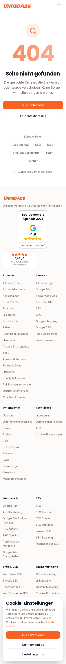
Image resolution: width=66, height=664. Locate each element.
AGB (38, 428)
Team (49, 153)
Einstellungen (31, 654)
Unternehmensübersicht (16, 421)
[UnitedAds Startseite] (17, 5)
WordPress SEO (12, 574)
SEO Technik (44, 512)
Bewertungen (11, 466)
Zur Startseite (35, 105)
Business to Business (15, 333)
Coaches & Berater (14, 397)
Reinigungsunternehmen (16, 384)
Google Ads (21, 144)
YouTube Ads (44, 302)
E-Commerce (11, 302)
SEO (38, 144)
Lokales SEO (43, 531)
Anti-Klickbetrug (12, 512)
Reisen (7, 327)
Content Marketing (47, 586)
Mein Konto (9, 472)
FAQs (6, 459)
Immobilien (9, 314)
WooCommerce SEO (15, 593)
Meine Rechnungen (15, 478)
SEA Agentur (10, 528)
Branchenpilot (11, 447)
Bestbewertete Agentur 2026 (33, 217)
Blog (50, 144)
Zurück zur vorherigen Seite (35, 171)
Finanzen (8, 308)
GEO (38, 314)
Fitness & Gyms (12, 365)
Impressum (42, 415)
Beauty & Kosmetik (14, 378)
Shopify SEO (10, 580)
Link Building (43, 580)
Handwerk (9, 340)
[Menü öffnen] (59, 6)
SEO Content (43, 518)
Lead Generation (46, 340)
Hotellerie (9, 371)
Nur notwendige (33, 644)
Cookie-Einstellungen (49, 434)
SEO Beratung (44, 537)
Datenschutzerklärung (49, 421)
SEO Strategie (44, 524)
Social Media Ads (46, 295)
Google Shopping (46, 321)
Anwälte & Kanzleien (15, 359)
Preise (7, 434)
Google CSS (43, 327)
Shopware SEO (12, 586)
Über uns (8, 415)
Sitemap (8, 453)
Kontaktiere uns (35, 116)
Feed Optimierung (47, 333)
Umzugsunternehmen (16, 390)
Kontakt (33, 161)
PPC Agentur (10, 535)
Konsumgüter (11, 295)
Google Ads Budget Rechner (15, 520)
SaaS (6, 352)
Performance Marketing (11, 543)
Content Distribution (48, 593)
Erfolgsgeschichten (26, 153)
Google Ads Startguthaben (11, 554)
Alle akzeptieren (33, 635)
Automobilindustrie (14, 289)
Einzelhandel (10, 321)
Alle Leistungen (45, 283)
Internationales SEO (47, 543)
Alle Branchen (11, 283)
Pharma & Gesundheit (16, 346)
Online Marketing (46, 574)
